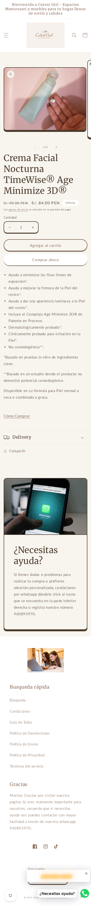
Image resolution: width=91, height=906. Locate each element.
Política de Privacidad (27, 755)
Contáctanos (20, 711)
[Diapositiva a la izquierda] (35, 147)
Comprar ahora (45, 259)
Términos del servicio (27, 766)
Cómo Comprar (17, 415)
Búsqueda (18, 700)
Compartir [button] (17, 451)
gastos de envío (18, 209)
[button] (6, 35)
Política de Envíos (24, 744)
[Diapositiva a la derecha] (56, 147)
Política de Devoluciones (30, 733)
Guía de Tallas (21, 722)
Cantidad (10, 217)
